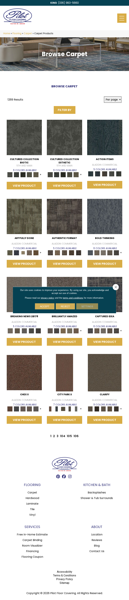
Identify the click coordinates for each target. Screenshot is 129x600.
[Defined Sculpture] (57, 252)
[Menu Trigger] (121, 18)
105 (69, 436)
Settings (87, 306)
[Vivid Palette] (36, 252)
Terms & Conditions (64, 575)
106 (76, 436)
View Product (24, 185)
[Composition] (29, 174)
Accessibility (64, 571)
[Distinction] (36, 174)
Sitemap (64, 582)
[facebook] (64, 477)
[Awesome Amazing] (29, 252)
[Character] (16, 174)
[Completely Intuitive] (63, 330)
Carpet (28, 33)
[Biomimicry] (24, 137)
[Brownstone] (105, 173)
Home (6, 33)
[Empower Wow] (69, 330)
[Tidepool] (104, 137)
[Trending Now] (10, 330)
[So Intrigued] (50, 330)
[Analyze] (97, 408)
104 (62, 436)
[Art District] (23, 408)
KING (53, 3)
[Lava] (103, 252)
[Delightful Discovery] (24, 216)
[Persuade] (110, 408)
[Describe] (103, 408)
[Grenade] (97, 252)
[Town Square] (36, 408)
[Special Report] (17, 330)
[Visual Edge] (64, 216)
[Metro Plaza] (29, 408)
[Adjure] (116, 408)
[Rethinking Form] (72, 252)
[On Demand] (31, 330)
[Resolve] (104, 372)
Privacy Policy (64, 579)
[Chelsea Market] (24, 372)
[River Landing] (16, 408)
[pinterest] (58, 477)
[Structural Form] (79, 252)
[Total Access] (38, 330)
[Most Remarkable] (16, 252)
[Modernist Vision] (23, 252)
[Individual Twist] (64, 252)
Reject (65, 306)
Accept (44, 306)
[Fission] (110, 252)
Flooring (16, 33)
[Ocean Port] (98, 173)
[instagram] (70, 477)
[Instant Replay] (24, 330)
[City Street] (119, 173)
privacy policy (47, 298)
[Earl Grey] (112, 173)
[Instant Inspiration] (76, 330)
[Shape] (104, 216)
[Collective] (23, 174)
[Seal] (116, 252)
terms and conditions (73, 298)
